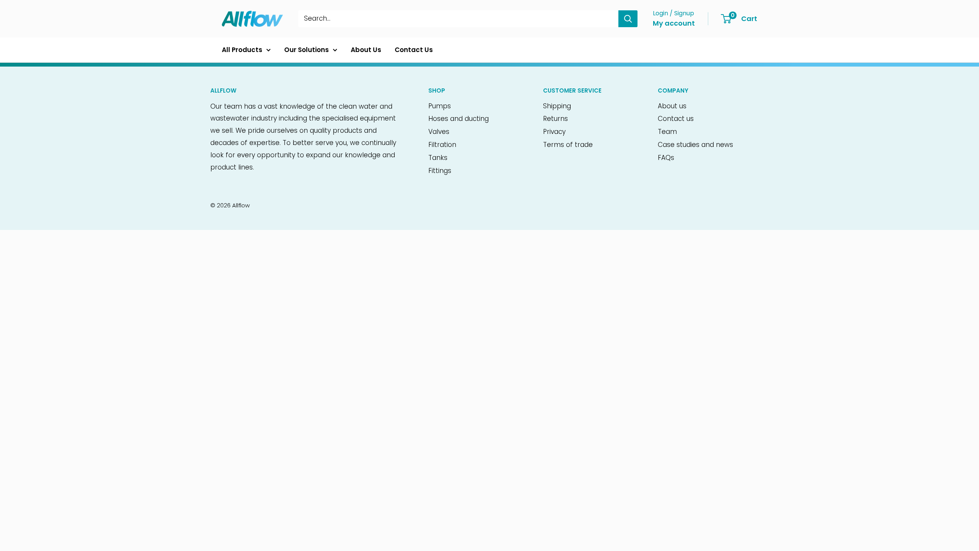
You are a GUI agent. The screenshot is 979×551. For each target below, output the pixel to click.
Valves (438, 131)
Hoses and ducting (458, 118)
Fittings (439, 170)
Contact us (676, 118)
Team (667, 131)
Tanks (437, 157)
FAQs (666, 157)
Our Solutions (306, 49)
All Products (242, 49)
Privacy (554, 131)
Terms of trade (568, 144)
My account (674, 23)
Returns (555, 118)
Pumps (439, 106)
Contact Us (414, 49)
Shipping (557, 106)
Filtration (442, 144)
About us (672, 106)
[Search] (627, 18)
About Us (366, 49)
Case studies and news (695, 144)
